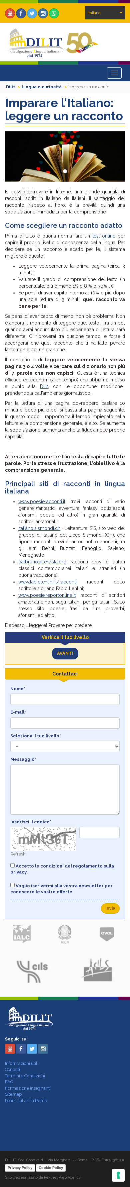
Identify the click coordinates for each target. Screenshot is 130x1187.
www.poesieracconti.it (41, 501)
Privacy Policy (20, 1167)
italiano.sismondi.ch (39, 528)
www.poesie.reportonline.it (47, 595)
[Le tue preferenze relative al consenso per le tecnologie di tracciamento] (118, 1175)
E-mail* (18, 712)
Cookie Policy (51, 1167)
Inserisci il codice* (30, 821)
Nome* (17, 688)
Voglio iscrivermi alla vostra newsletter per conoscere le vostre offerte (61, 889)
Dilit (10, 86)
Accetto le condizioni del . (62, 869)
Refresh (18, 853)
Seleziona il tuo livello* (35, 735)
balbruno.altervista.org (42, 561)
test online (104, 236)
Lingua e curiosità (42, 86)
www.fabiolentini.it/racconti (47, 581)
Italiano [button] (94, 12)
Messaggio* (23, 759)
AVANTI (65, 653)
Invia (110, 908)
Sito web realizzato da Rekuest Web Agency (43, 1177)
